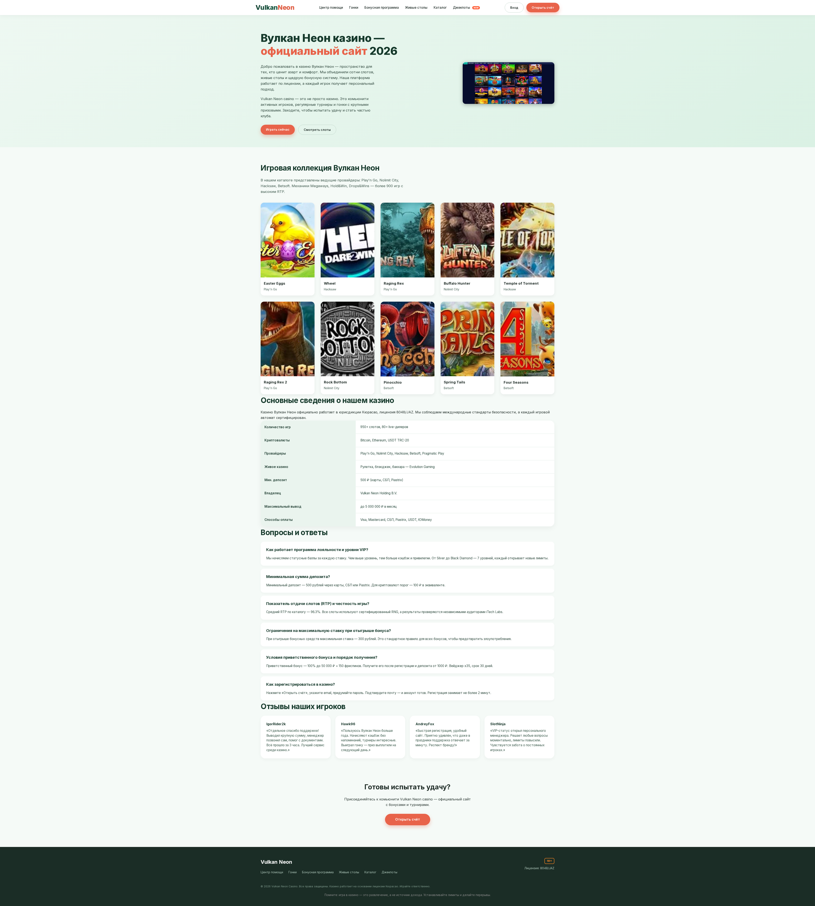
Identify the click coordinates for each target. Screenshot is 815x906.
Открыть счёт (543, 7)
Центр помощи (331, 8)
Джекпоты (466, 8)
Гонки (353, 8)
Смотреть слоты (317, 129)
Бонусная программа (381, 8)
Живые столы (416, 8)
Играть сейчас (277, 129)
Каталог (440, 8)
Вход (514, 7)
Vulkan (275, 7)
